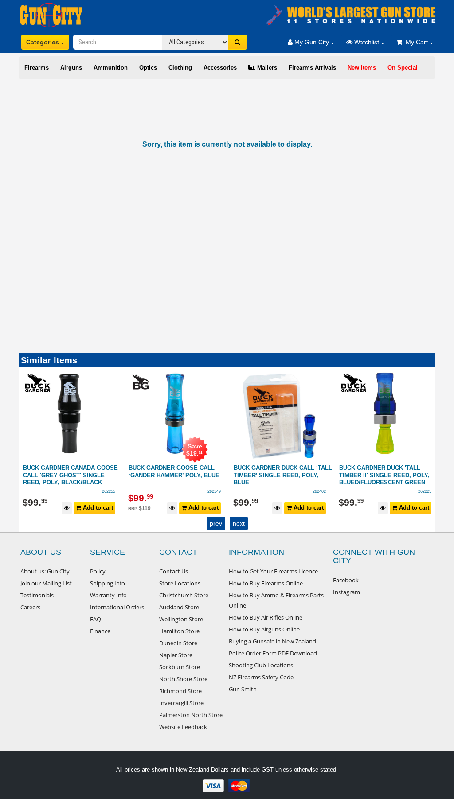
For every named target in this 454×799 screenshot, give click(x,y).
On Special (402, 67)
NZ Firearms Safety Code (261, 677)
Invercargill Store (181, 703)
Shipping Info (107, 583)
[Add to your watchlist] (67, 508)
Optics (148, 67)
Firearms (36, 67)
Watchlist (366, 42)
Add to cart (98, 507)
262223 (319, 491)
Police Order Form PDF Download (273, 653)
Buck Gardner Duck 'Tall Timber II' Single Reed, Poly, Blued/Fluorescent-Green (279, 475)
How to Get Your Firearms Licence (273, 571)
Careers (30, 607)
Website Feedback (183, 727)
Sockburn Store (179, 667)
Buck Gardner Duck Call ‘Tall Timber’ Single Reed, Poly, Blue (178, 475)
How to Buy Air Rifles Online (265, 617)
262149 (109, 491)
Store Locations (179, 583)
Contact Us (173, 571)
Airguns (71, 67)
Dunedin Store (178, 643)
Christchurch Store (183, 595)
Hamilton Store (179, 631)
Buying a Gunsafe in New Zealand (272, 641)
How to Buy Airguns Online (264, 629)
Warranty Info (108, 595)
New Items (362, 67)
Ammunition (111, 67)
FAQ (95, 619)
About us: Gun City (45, 571)
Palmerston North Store (191, 715)
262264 (424, 491)
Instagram (346, 592)
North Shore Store (183, 679)
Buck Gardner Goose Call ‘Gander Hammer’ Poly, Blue (68, 471)
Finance (100, 631)
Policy (98, 571)
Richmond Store (180, 691)
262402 (214, 491)
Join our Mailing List (46, 583)
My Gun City (312, 42)
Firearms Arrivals (312, 67)
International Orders (117, 607)
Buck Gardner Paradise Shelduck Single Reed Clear (386, 471)
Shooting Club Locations (261, 665)
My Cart (416, 42)
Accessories (220, 67)
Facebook (346, 580)
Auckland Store (179, 607)
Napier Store (175, 655)
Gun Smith (243, 689)
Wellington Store (181, 619)
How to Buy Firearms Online (266, 583)
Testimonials (37, 595)
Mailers (266, 67)
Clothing (180, 67)
